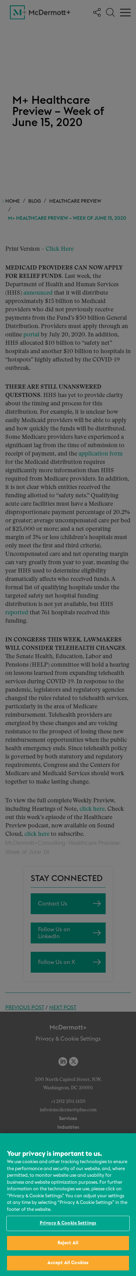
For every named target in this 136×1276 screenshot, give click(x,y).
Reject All (68, 1243)
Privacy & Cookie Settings (68, 1223)
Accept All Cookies (68, 1263)
